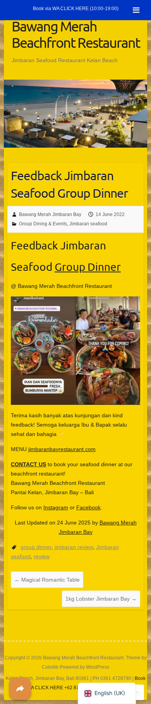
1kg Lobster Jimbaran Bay (101, 599)
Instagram (55, 507)
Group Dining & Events (43, 224)
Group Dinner (88, 266)
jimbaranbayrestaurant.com (62, 449)
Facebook (88, 507)
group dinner (36, 547)
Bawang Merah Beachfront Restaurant (76, 34)
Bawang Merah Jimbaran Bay (50, 214)
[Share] (20, 688)
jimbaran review (74, 547)
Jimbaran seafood (88, 224)
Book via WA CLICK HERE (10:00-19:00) (75, 8)
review (42, 556)
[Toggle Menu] (136, 10)
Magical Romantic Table (47, 580)
